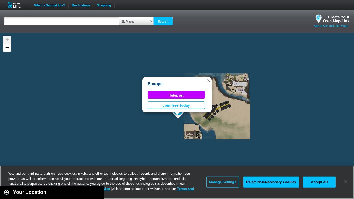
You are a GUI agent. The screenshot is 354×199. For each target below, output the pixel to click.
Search (163, 21)
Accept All (319, 182)
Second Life (17, 4)
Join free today (176, 105)
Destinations (81, 5)
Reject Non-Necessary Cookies (271, 182)
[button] (209, 80)
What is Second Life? (49, 5)
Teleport (176, 95)
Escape (155, 84)
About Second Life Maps (331, 26)
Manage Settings (222, 182)
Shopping (104, 5)
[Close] (345, 182)
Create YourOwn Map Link (336, 19)
